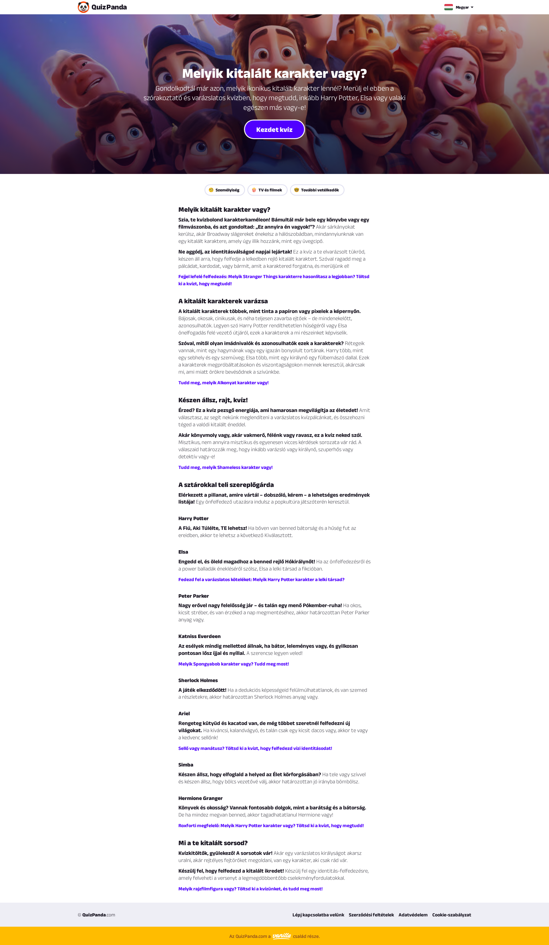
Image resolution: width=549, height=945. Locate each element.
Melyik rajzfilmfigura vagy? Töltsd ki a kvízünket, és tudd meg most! (250, 888)
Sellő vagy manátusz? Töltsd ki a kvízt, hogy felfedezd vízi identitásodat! (255, 748)
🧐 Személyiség (223, 189)
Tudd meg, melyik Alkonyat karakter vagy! (223, 382)
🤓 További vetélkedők (316, 189)
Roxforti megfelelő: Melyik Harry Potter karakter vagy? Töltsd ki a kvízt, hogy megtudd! (271, 825)
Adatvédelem (413, 914)
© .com (96, 914)
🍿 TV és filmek (266, 189)
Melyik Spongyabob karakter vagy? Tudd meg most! (233, 663)
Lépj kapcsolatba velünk (318, 914)
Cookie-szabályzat (451, 914)
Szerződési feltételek (371, 914)
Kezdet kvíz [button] (274, 129)
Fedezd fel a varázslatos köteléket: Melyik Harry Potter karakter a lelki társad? (261, 579)
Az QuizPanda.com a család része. (274, 936)
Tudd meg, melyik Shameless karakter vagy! (225, 467)
